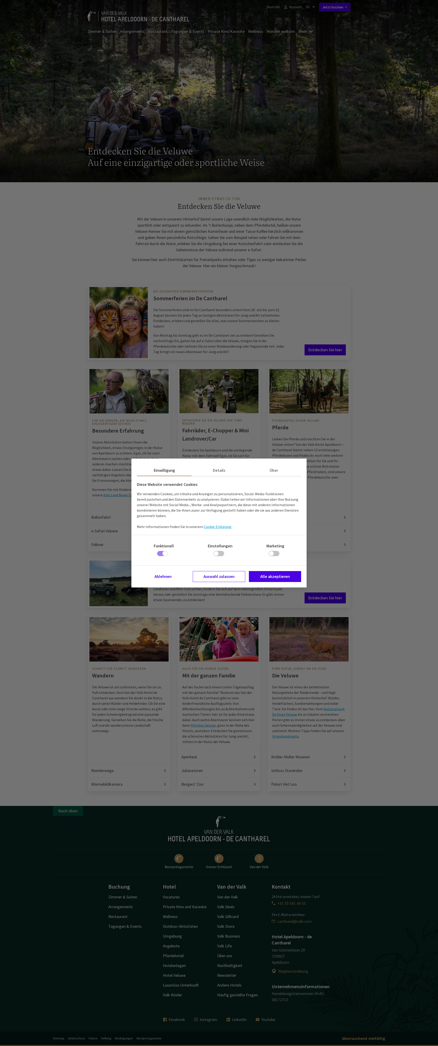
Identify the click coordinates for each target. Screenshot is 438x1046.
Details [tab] (219, 470)
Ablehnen (163, 576)
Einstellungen (220, 546)
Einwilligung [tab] (164, 470)
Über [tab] (274, 470)
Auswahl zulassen (219, 576)
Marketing (275, 546)
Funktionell (164, 546)
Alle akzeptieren (275, 576)
